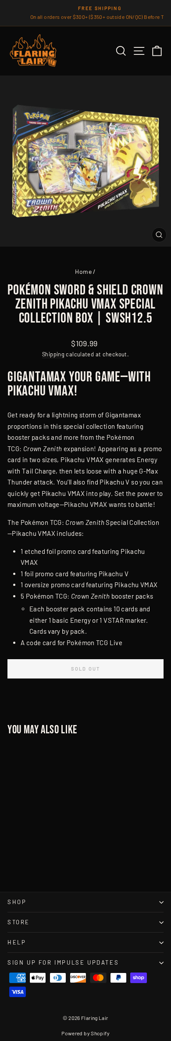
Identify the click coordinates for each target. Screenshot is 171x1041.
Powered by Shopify (85, 1033)
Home (83, 271)
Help (16, 942)
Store (18, 922)
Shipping (53, 354)
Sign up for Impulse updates (63, 962)
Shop (16, 901)
